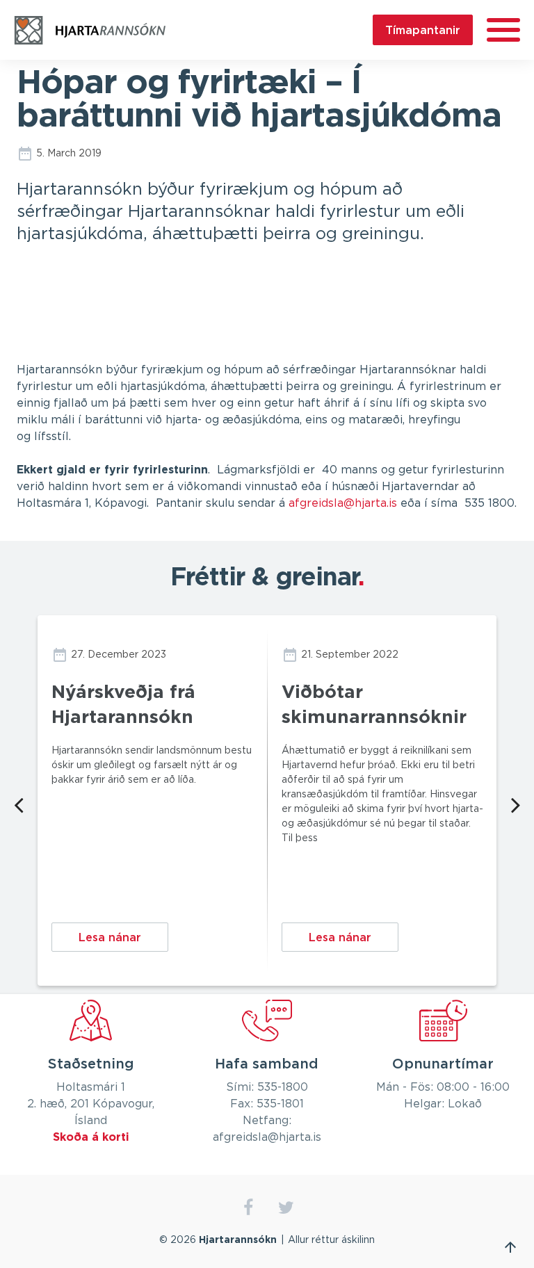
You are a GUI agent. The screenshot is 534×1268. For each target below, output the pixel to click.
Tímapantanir (422, 30)
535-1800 (282, 1087)
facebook (248, 1208)
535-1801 (280, 1104)
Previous (18, 804)
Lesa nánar (110, 937)
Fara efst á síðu (510, 1247)
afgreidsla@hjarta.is (343, 503)
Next (515, 804)
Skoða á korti (91, 1137)
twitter (286, 1208)
